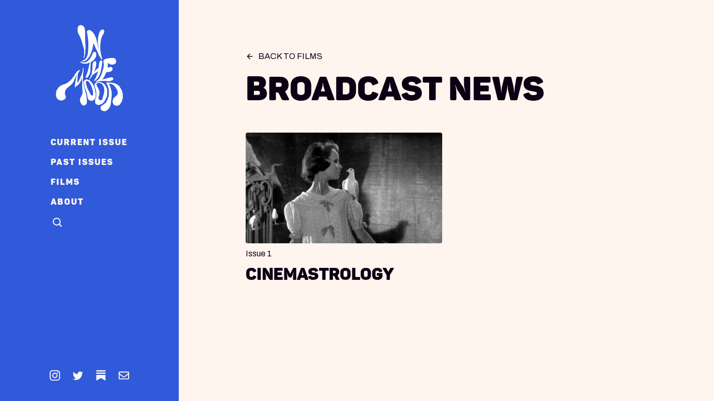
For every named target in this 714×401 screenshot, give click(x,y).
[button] (58, 223)
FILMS (65, 182)
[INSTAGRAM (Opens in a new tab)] (55, 375)
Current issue (89, 142)
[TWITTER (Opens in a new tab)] (78, 375)
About (67, 202)
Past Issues (82, 162)
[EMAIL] (124, 375)
